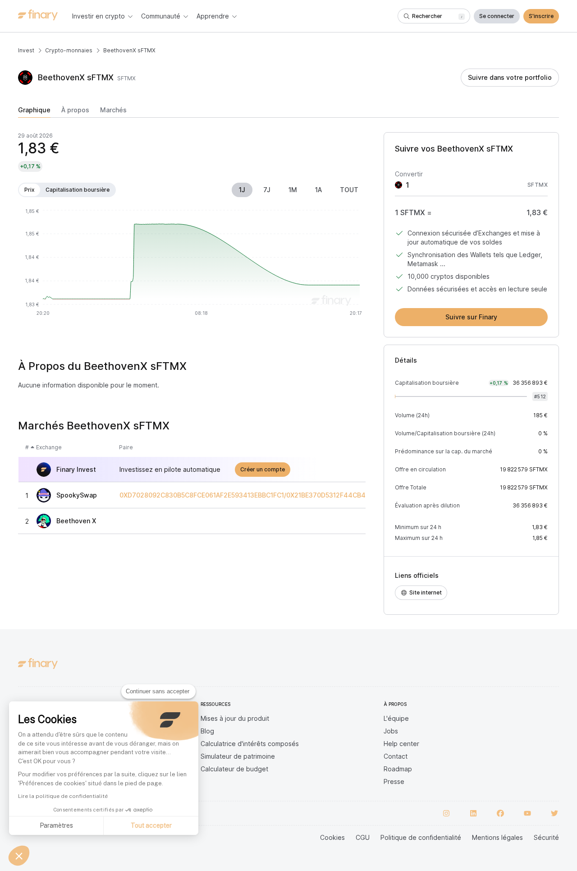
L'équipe (396, 718)
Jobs (391, 731)
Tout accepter (151, 825)
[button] (19, 855)
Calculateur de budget (234, 769)
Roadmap (398, 769)
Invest (26, 50)
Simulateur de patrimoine (238, 756)
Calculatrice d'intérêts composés (250, 743)
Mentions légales (497, 837)
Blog (207, 731)
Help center (401, 743)
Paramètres (56, 825)
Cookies (332, 837)
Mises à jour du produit (235, 718)
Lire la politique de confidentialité (63, 796)
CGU (363, 837)
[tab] (34, 111)
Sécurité (546, 837)
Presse (394, 781)
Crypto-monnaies (68, 50)
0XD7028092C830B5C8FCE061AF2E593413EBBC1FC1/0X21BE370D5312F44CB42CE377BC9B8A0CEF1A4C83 (286, 495)
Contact (396, 756)
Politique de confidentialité (420, 837)
